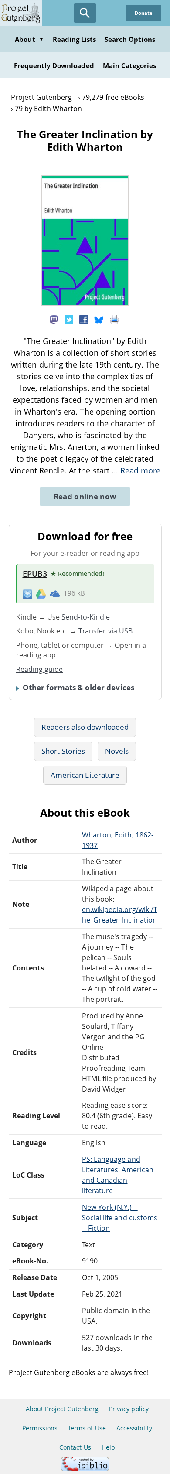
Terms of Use (86, 1428)
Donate (144, 13)
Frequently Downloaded (54, 65)
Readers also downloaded (85, 727)
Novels (117, 751)
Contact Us (75, 1447)
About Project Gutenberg (62, 1409)
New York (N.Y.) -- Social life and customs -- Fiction (119, 1217)
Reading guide (39, 669)
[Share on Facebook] (83, 319)
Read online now (85, 496)
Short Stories (63, 751)
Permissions (40, 1428)
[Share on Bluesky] (99, 319)
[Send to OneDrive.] (55, 593)
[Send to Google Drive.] (41, 593)
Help (108, 1447)
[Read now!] (85, 303)
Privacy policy (129, 1409)
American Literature (85, 775)
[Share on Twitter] (69, 319)
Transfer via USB (105, 631)
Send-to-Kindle (85, 617)
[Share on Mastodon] (54, 319)
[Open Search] (85, 13)
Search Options (130, 39)
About (29, 39)
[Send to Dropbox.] (27, 593)
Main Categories (129, 65)
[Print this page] (114, 319)
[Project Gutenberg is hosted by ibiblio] (85, 1468)
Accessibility (134, 1428)
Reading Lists (74, 39)
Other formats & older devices (78, 687)
